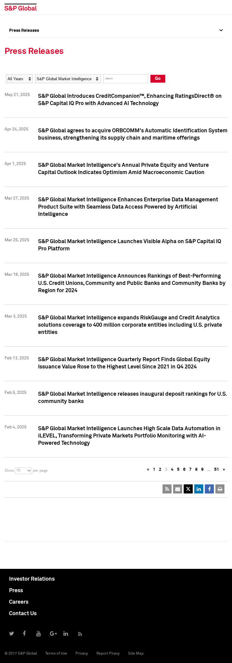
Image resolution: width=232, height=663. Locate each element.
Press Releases (24, 57)
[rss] (167, 488)
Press (16, 590)
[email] (177, 488)
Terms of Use (56, 653)
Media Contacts (24, 70)
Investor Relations (32, 579)
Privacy (82, 653)
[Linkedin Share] (198, 488)
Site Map (135, 653)
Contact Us (23, 613)
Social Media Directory (31, 84)
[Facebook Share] (209, 488)
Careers (18, 602)
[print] (219, 488)
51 (216, 469)
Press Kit (18, 97)
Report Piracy (108, 653)
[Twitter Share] (188, 488)
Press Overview (24, 44)
